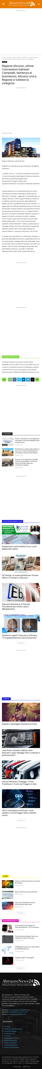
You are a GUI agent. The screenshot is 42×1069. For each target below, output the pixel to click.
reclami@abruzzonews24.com (18, 1012)
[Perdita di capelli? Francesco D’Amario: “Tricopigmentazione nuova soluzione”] (21, 623)
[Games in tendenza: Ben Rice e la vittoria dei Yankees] (7, 884)
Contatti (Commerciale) (11, 1047)
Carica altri (20, 643)
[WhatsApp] (10, 379)
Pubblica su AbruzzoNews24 (13, 1029)
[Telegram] (28, 379)
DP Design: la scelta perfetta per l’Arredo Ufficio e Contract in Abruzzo (20, 576)
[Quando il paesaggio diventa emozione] (21, 712)
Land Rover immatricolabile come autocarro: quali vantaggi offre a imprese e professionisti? (21, 752)
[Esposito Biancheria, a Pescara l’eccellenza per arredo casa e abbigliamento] (21, 592)
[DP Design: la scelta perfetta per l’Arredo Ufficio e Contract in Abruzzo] (21, 563)
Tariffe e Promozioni (10, 1043)
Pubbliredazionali (9, 1033)
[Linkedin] (23, 379)
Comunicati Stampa (10, 1031)
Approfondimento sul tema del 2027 (26, 892)
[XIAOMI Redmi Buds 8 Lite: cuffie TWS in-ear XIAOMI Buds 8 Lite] (7, 950)
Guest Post (7, 1036)
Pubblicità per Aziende (11, 1038)
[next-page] (6, 471)
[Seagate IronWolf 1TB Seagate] (7, 961)
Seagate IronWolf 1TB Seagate (24, 957)
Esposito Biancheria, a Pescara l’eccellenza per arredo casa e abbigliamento (16, 606)
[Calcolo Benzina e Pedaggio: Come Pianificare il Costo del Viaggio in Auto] (21, 769)
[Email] (32, 379)
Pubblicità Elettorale (10, 1040)
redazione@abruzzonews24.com (19, 1010)
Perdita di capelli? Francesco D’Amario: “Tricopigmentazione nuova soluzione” (20, 636)
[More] (37, 379)
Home (3, 57)
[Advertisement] (21, 32)
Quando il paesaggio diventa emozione (19, 724)
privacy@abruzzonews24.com (16, 1014)
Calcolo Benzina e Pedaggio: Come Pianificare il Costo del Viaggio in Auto (19, 782)
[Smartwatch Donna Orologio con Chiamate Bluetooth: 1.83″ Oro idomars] (7, 929)
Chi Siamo (7, 1026)
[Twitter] (19, 379)
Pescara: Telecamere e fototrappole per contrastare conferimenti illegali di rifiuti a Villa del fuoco (27, 440)
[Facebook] (15, 379)
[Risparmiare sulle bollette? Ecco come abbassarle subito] (21, 534)
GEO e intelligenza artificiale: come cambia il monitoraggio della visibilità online (19, 812)
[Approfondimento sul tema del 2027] (7, 895)
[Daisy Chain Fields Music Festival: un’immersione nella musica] (7, 906)
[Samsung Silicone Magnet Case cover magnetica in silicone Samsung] (7, 939)
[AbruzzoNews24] (21, 983)
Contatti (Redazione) (10, 1045)
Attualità (9, 57)
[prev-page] (3, 471)
